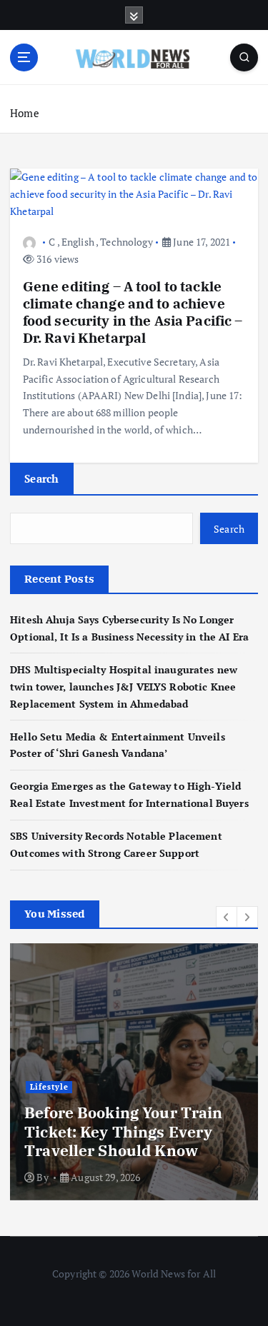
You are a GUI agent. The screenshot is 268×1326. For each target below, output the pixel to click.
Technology (126, 241)
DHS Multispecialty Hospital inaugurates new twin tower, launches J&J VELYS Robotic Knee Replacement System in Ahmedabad (123, 686)
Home (24, 113)
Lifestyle (49, 1087)
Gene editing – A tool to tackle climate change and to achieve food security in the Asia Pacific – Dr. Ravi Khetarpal (133, 312)
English (77, 241)
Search (41, 478)
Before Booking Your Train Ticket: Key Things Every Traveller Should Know (123, 1131)
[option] (134, 1071)
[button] (226, 917)
